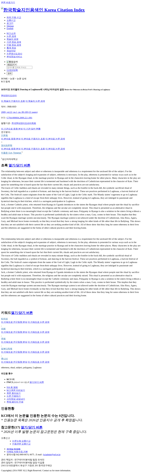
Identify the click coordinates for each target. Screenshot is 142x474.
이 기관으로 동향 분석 (12, 129)
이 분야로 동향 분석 (11, 139)
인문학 (4, 135)
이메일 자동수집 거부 (17, 451)
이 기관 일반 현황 (31, 129)
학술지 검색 (12, 39)
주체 (3, 339)
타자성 (4, 319)
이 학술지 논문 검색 (35, 101)
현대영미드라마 (9, 95)
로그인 (10, 23)
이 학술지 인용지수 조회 (13, 101)
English (10, 28)
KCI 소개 (11, 33)
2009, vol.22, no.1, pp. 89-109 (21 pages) (19, 112)
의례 (3, 329)
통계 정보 (11, 48)
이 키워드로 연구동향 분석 (14, 322)
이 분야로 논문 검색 (55, 139)
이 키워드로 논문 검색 (38, 322)
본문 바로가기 (8, 2)
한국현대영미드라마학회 (24, 123)
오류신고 (11, 20)
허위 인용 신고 (14, 17)
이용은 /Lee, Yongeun (11, 153)
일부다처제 (6, 348)
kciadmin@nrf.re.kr (51, 454)
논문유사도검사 (14, 54)
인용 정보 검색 (14, 45)
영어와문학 (6, 145)
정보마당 (11, 51)
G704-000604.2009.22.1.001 (19, 118)
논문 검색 (11, 36)
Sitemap (10, 26)
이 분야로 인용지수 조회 (33, 139)
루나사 (4, 358)
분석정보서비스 (14, 56)
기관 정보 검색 (14, 42)
